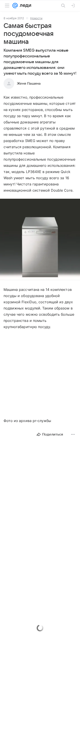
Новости (36, 18)
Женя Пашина (29, 84)
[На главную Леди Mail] (24, 5)
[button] (40, 240)
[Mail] (15, 5)
